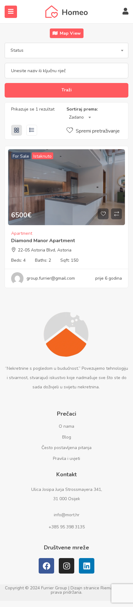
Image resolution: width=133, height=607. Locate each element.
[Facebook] (46, 566)
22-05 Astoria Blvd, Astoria (44, 250)
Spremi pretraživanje (97, 131)
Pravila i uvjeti (66, 458)
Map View (69, 33)
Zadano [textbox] (76, 117)
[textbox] (66, 50)
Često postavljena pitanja (66, 448)
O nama (66, 426)
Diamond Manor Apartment (43, 240)
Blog (66, 437)
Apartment (21, 233)
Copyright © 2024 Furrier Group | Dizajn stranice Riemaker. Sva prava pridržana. (66, 590)
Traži (67, 90)
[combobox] (66, 50)
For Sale (21, 156)
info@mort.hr (66, 515)
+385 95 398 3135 (67, 527)
